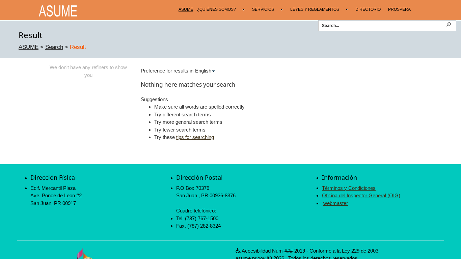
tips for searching (195, 137)
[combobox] (383, 25)
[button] (448, 24)
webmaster (335, 203)
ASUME (28, 47)
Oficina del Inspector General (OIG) (361, 195)
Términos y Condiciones (349, 188)
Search (54, 47)
